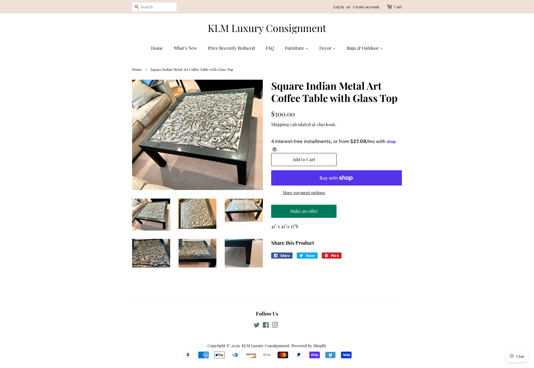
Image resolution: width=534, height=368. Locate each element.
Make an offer (304, 213)
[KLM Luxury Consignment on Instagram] (275, 326)
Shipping (280, 124)
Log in (338, 6)
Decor (326, 48)
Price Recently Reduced (231, 48)
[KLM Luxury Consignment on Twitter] (257, 326)
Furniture (295, 48)
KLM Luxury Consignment (267, 28)
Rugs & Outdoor (363, 48)
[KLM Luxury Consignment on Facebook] (266, 326)
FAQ (270, 48)
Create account (366, 6)
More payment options (304, 192)
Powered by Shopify (309, 345)
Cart (398, 6)
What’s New (185, 48)
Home (157, 48)
